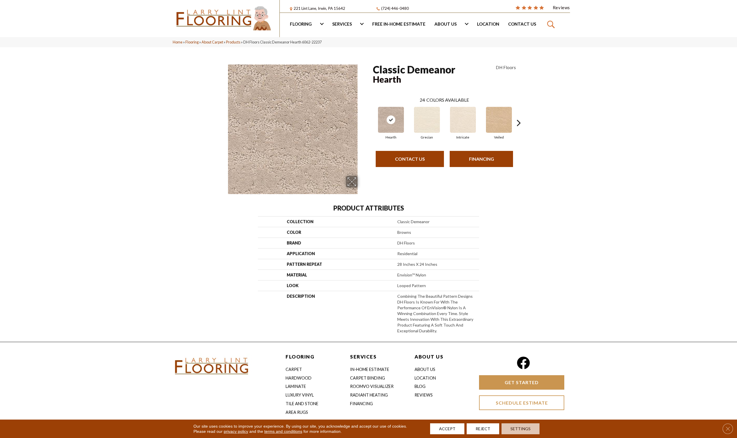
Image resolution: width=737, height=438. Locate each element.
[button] (552, 24)
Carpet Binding (367, 378)
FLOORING (300, 357)
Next (518, 114)
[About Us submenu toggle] (466, 24)
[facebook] (523, 363)
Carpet (294, 369)
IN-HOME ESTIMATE (369, 369)
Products (233, 42)
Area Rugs (297, 412)
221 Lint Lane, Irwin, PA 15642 (319, 8)
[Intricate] (463, 119)
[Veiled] (499, 119)
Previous (370, 114)
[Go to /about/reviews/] (542, 7)
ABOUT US (429, 357)
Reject (483, 428)
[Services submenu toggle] (362, 24)
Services (342, 23)
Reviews (424, 395)
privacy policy (236, 431)
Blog (420, 386)
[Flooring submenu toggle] (322, 24)
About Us (445, 23)
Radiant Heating (369, 395)
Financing (481, 159)
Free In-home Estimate (399, 23)
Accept (447, 428)
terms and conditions (283, 431)
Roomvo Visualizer (372, 386)
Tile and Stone (302, 403)
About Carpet (212, 42)
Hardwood (298, 378)
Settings (520, 428)
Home (178, 42)
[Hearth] (391, 119)
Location (488, 23)
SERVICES (363, 357)
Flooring (301, 23)
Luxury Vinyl (300, 395)
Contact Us (522, 23)
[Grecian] (427, 119)
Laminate (296, 386)
